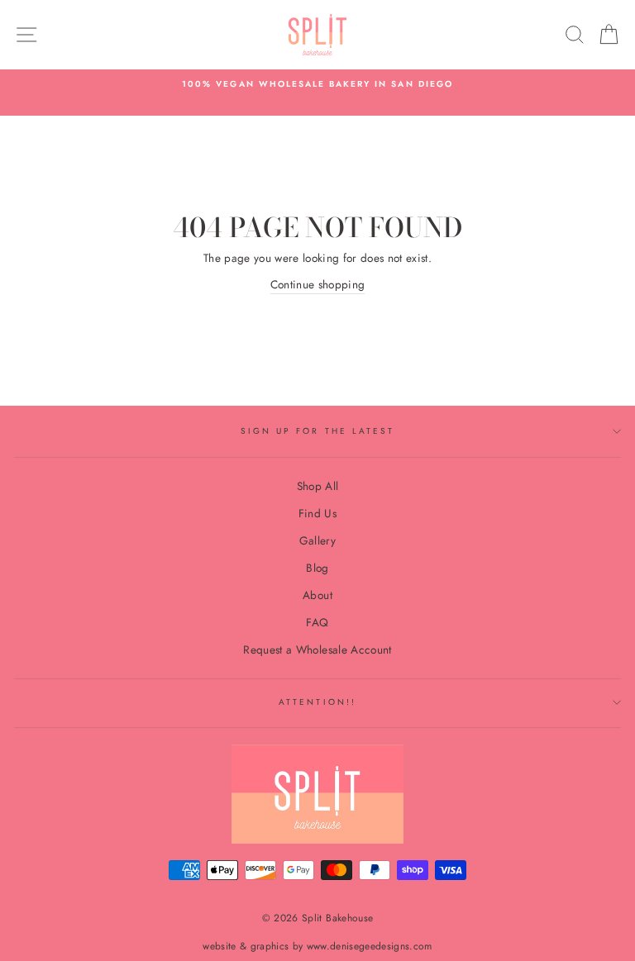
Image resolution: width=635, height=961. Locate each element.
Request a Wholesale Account (317, 649)
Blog (317, 567)
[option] (317, 84)
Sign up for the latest (317, 431)
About (317, 595)
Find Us (317, 513)
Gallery (317, 540)
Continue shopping (317, 284)
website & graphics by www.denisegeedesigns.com (317, 946)
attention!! (317, 702)
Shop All (318, 486)
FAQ (317, 622)
